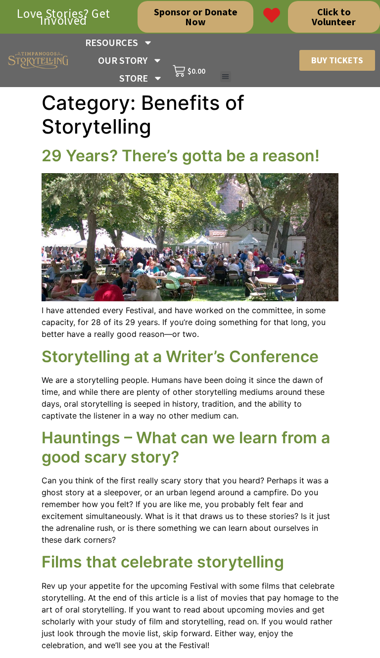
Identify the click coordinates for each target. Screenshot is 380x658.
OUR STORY (122, 60)
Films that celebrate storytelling (163, 561)
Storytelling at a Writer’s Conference (180, 356)
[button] (226, 77)
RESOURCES (111, 42)
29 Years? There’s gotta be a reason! (181, 155)
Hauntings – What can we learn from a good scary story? (186, 447)
